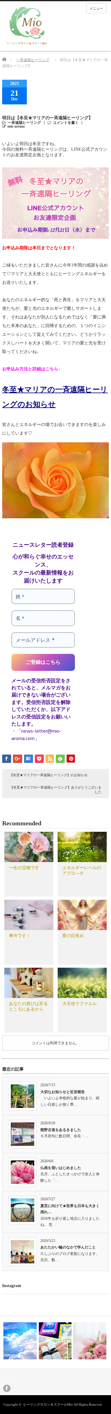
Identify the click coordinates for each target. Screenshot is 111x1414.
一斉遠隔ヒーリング (32, 60)
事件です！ (20, 935)
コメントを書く (66, 122)
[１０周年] (89, 1340)
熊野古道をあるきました (60, 1130)
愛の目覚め (73, 935)
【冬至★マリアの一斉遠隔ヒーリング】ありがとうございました (55, 789)
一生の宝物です (24, 867)
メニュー (96, 8)
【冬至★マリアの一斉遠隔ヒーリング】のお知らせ (49, 775)
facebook (6, 1388)
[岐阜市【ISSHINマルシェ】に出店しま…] (55, 1340)
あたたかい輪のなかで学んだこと (68, 1247)
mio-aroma (16, 126)
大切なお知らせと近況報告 (62, 1092)
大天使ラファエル (79, 1003)
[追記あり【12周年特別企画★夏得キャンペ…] (20, 1340)
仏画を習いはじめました (60, 1168)
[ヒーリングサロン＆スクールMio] (27, 26)
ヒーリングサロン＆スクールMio (48, 1404)
